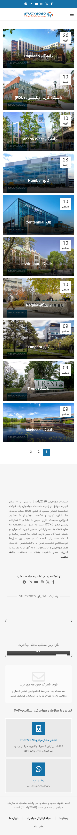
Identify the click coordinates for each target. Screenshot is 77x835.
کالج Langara (38, 347)
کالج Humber (38, 181)
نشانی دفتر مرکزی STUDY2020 (38, 740)
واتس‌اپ (38, 781)
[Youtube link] (36, 4)
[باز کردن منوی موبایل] (72, 14)
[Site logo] (38, 14)
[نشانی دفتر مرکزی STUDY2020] (38, 728)
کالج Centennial (38, 222)
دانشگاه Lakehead (39, 430)
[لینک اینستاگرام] (41, 4)
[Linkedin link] (31, 4)
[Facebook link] (51, 4)
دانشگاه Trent (38, 388)
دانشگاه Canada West (39, 139)
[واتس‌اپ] (38, 769)
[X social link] (46, 4)
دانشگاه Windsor (38, 264)
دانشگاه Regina (38, 305)
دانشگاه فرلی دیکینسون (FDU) (38, 98)
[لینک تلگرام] (26, 4)
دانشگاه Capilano (38, 56)
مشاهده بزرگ (10, 606)
